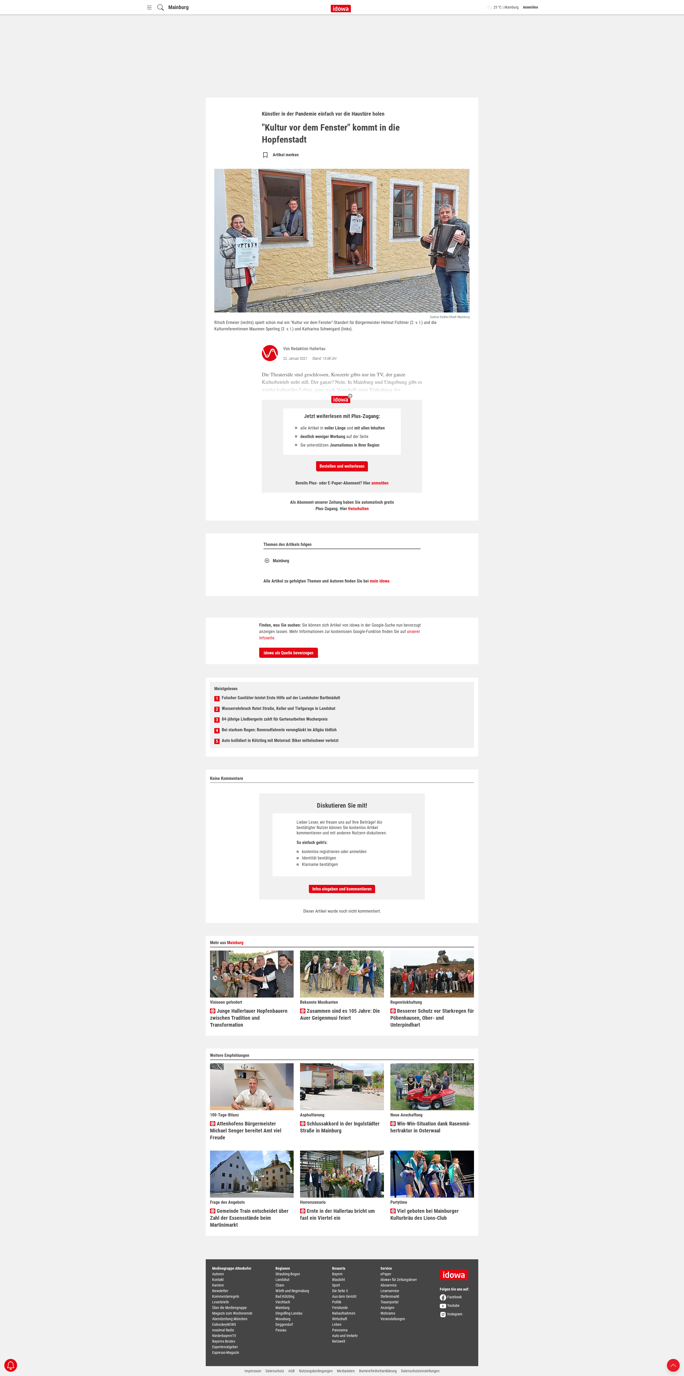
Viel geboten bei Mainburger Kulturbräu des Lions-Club (424, 1214)
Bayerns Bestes (223, 1341)
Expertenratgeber (225, 1347)
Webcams (387, 1313)
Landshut (282, 1279)
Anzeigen (387, 1307)
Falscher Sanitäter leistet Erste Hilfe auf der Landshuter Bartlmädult (281, 697)
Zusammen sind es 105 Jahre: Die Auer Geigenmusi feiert (340, 1014)
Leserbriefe (220, 1302)
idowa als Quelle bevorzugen (288, 652)
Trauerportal (389, 1302)
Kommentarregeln (225, 1296)
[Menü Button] (149, 7)
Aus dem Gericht (344, 1296)
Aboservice (388, 1285)
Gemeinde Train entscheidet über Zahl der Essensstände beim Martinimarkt (249, 1218)
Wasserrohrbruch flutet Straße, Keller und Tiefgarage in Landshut (278, 708)
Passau (280, 1330)
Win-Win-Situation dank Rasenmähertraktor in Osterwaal (430, 1127)
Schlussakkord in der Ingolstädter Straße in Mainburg (340, 1127)
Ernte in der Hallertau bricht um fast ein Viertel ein (337, 1214)
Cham (279, 1285)
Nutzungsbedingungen (316, 1371)
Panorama (340, 1330)
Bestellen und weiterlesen (342, 466)
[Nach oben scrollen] (673, 1364)
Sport (336, 1285)
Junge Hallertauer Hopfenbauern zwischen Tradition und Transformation (248, 1018)
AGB (291, 1371)
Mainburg (178, 7)
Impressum (252, 1371)
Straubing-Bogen (287, 1274)
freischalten (358, 508)
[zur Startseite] (456, 1273)
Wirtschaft (339, 1319)
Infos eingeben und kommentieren (342, 889)
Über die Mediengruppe (229, 1307)
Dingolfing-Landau (288, 1313)
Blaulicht (338, 1279)
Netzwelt (338, 1341)
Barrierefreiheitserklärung (378, 1371)
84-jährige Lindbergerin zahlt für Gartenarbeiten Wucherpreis (275, 719)
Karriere (218, 1285)
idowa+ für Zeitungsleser (398, 1279)
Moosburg (282, 1319)
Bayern (337, 1274)
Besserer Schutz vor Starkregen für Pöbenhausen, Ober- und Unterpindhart (432, 1018)
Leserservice (389, 1291)
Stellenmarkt (389, 1296)
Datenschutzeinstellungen (420, 1371)
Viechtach (282, 1302)
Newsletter (220, 1291)
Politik (336, 1302)
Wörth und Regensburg (292, 1291)
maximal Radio (223, 1330)
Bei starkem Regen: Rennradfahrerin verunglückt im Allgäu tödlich (279, 729)
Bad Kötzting (284, 1296)
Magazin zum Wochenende (232, 1313)
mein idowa (380, 581)
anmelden (379, 483)
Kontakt (218, 1279)
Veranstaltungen (392, 1319)
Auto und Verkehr (345, 1336)
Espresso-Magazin (225, 1352)
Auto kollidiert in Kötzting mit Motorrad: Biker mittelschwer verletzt (280, 740)
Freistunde (340, 1307)
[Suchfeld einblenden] (160, 7)
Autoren (218, 1274)
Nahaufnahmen (343, 1313)
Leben (336, 1324)
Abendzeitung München (229, 1319)
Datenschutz (275, 1371)
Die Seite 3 (340, 1291)
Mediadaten (346, 1371)
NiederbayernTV (224, 1336)
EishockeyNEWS (224, 1324)
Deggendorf (284, 1324)
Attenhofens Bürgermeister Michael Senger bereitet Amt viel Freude (245, 1130)
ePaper (385, 1274)
